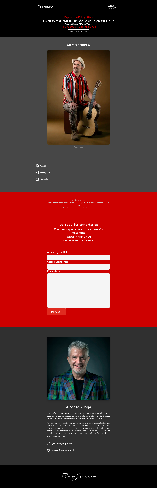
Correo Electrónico (57, 261)
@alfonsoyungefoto (62, 443)
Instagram (45, 172)
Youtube (44, 179)
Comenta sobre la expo (78, 31)
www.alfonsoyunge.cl (63, 450)
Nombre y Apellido (57, 252)
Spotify (44, 165)
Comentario (54, 271)
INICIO (47, 6)
